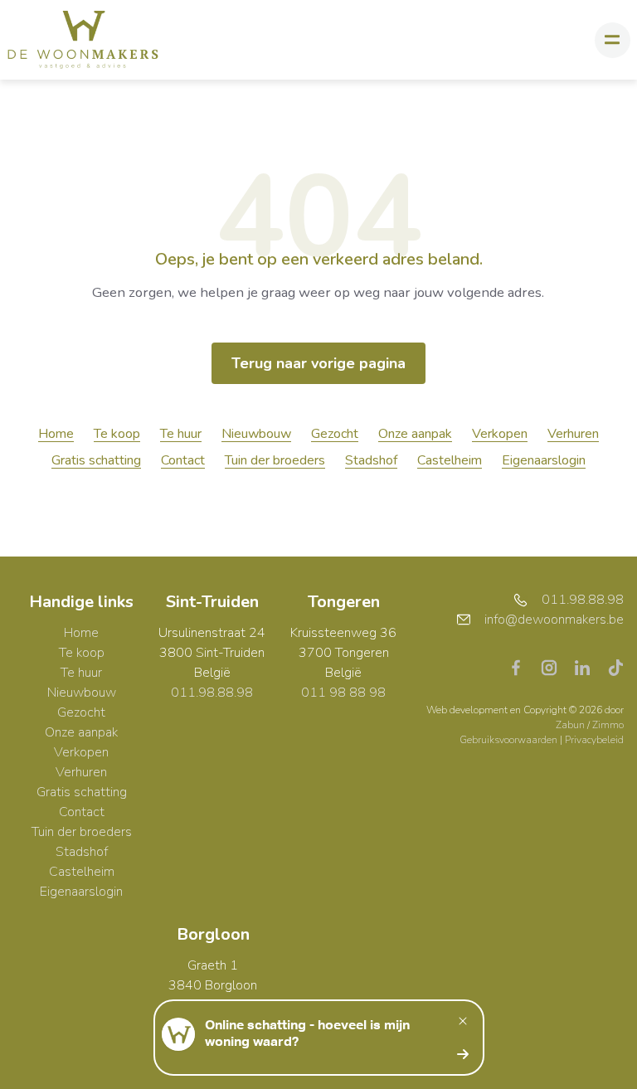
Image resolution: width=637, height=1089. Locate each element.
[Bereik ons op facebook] (522, 666)
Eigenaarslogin (544, 460)
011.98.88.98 (212, 692)
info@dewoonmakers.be (554, 619)
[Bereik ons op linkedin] (589, 666)
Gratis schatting (96, 460)
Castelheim (449, 460)
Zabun (570, 725)
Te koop (117, 434)
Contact (183, 460)
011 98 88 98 (343, 692)
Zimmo (608, 725)
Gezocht (334, 434)
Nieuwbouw (256, 434)
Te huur (181, 434)
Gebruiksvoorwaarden (510, 739)
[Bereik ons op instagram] (556, 666)
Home (56, 434)
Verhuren (573, 434)
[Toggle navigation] (612, 40)
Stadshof (371, 460)
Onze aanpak (415, 434)
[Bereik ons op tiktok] (615, 666)
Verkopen (500, 434)
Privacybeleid (594, 739)
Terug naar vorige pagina (318, 363)
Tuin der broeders (275, 460)
